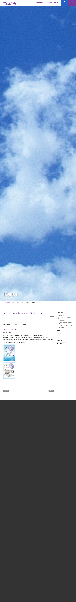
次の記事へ (6, 390)
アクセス (56, 2)
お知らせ (52, 316)
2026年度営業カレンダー (63, 315)
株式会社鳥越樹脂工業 (9, 3)
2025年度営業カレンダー (63, 320)
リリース (60, 335)
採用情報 (60, 337)
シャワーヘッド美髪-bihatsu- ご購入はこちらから (24, 313)
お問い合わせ (72, 2)
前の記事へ (51, 390)
